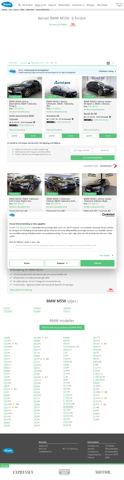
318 (5, 401)
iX (64, 382)
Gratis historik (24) (26, 125)
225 (5, 383)
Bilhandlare (64, 5)
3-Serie (7, 395)
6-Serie (37, 386)
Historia (91, 457)
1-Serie (7, 337)
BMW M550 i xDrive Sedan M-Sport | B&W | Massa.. (97, 102)
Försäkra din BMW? (58, 24)
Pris (47, 63)
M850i (96, 361)
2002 (6, 367)
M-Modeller (68, 407)
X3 (94, 392)
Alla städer (102, 5)
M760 (96, 355)
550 (35, 383)
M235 (66, 422)
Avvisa (26, 263)
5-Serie (37, 355)
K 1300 (66, 397)
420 (35, 337)
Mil (51, 63)
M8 (94, 358)
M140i (66, 416)
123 (5, 349)
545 (35, 380)
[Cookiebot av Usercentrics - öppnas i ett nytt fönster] (104, 215)
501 (35, 352)
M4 (94, 340)
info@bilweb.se (45, 451)
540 (35, 377)
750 (35, 422)
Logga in (120, 5)
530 (35, 371)
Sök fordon (27, 5)
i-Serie (66, 364)
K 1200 (66, 394)
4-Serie (7, 422)
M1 (65, 410)
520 (35, 358)
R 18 (95, 370)
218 (5, 376)
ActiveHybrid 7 (70, 346)
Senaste (23, 63)
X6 (94, 404)
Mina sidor (119, 3)
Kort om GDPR (111, 454)
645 (35, 398)
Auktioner (77, 5)
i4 (64, 370)
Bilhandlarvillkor (111, 448)
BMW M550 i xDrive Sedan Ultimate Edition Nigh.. (97, 199)
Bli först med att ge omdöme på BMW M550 (62, 327)
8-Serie (66, 337)
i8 (64, 379)
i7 (64, 376)
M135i (66, 413)
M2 (65, 419)
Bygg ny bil (40, 5)
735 (35, 413)
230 (5, 389)
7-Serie (37, 404)
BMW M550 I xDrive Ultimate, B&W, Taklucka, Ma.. (60, 103)
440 (35, 349)
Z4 (94, 419)
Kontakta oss (93, 446)
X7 (94, 407)
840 (65, 340)
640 (35, 395)
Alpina (66, 349)
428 (35, 340)
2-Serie (7, 370)
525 (35, 365)
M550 (96, 349)
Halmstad (8, 311)
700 (35, 407)
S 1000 (96, 373)
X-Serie (96, 383)
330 (5, 413)
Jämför (15, 135)
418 (5, 425)
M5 (94, 343)
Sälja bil (52, 5)
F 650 (66, 358)
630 (35, 392)
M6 (94, 352)
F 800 (66, 361)
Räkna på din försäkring (21, 289)
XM (94, 410)
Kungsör (37, 308)
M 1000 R (67, 404)
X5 (94, 398)
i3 (64, 367)
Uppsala (66, 308)
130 (5, 358)
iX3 (64, 391)
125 (5, 352)
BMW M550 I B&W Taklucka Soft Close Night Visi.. (23, 199)
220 (5, 379)
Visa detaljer (104, 255)
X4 (94, 395)
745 (35, 419)
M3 (94, 337)
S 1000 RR (97, 376)
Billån (107, 457)
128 (5, 355)
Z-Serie (96, 413)
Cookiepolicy (93, 451)
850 (65, 343)
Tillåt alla (97, 263)
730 (35, 410)
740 (35, 416)
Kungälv (37, 311)
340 (5, 419)
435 (35, 346)
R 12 (95, 367)
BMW (22, 10)
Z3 (94, 416)
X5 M (95, 401)
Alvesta (7, 308)
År (56, 63)
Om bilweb (109, 446)
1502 (6, 364)
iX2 (64, 388)
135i (6, 361)
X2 (94, 389)
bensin (16, 10)
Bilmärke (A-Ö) (37, 63)
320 (5, 404)
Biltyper (91, 5)
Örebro (66, 311)
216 (5, 373)
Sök (10, 10)
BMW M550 (30, 10)
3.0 (5, 392)
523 (35, 362)
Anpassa (60, 263)
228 (5, 386)
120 (5, 346)
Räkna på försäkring (17, 130)
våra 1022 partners (23, 228)
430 (35, 343)
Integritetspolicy (94, 454)
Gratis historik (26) (101, 120)
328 (5, 410)
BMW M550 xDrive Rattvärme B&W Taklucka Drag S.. (23, 103)
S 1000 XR (97, 379)
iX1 (64, 385)
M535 (96, 346)
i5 (64, 373)
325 (5, 407)
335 (5, 416)
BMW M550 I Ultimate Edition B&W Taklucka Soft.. (61, 199)
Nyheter (91, 448)
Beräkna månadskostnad (19, 111)
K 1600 (66, 400)
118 (5, 343)
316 (5, 398)
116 (5, 340)
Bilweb (4, 10)
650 (35, 401)
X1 (94, 386)
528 (35, 368)
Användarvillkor (111, 451)
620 (35, 389)
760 (35, 425)
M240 (66, 425)
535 (35, 374)
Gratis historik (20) (64, 122)
